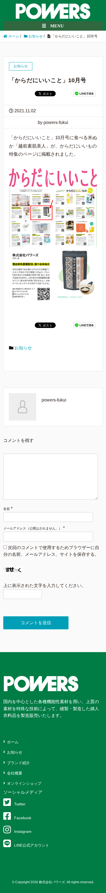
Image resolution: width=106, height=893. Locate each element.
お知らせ (23, 348)
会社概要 (14, 773)
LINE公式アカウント (31, 845)
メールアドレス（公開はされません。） (32, 528)
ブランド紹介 (18, 763)
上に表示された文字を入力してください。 (44, 585)
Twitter (20, 804)
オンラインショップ (24, 783)
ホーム (12, 742)
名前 (6, 509)
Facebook (22, 818)
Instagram (23, 831)
